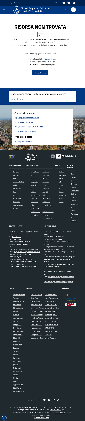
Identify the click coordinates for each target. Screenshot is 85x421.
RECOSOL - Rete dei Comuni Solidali (43, 308)
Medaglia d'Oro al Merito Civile (32, 11)
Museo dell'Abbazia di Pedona (41, 314)
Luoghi (73, 177)
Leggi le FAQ (17, 324)
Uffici (15, 185)
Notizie (61, 172)
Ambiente (34, 178)
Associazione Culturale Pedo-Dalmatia (44, 338)
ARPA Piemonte (50, 338)
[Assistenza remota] (63, 409)
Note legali (17, 368)
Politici (15, 208)
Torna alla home (40, 73)
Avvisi (61, 202)
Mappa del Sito (18, 391)
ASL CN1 (48, 334)
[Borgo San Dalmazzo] (16, 10)
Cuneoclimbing (36, 328)
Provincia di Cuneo (51, 331)
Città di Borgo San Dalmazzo (35, 8)
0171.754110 (17, 239)
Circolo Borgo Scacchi (38, 301)
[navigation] (4, 9)
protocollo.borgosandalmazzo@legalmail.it (23, 249)
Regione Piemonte (14, 3)
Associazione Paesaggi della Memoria (58, 304)
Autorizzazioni (35, 195)
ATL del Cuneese (36, 294)
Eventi (73, 174)
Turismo (45, 215)
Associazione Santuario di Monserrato (58, 318)
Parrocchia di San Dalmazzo (40, 321)
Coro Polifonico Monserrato (54, 298)
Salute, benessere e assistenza (46, 198)
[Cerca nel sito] (73, 9)
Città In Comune (55, 409)
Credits (15, 378)
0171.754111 (16, 236)
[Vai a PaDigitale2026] (63, 156)
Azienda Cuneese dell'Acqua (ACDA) (57, 294)
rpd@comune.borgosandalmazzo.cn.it (61, 276)
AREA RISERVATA (42, 418)
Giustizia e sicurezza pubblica (45, 175)
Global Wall (34, 298)
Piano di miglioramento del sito (18, 318)
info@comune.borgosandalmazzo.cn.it (27, 251)
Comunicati (63, 175)
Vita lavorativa (47, 218)
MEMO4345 (49, 328)
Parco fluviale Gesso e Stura (40, 304)
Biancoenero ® (60, 412)
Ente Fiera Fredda (37, 318)
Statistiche (17, 388)
